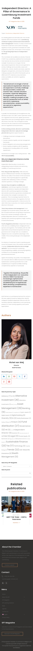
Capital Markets (9, 412)
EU (14, 418)
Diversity (7, 418)
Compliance (17, 412)
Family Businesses (24, 418)
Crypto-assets (25, 412)
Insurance (15, 433)
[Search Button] (30, 473)
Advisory (6, 396)
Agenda (4, 609)
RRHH (26, 438)
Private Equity (24, 436)
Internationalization (24, 433)
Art (15, 404)
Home (3, 594)
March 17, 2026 (16, 515)
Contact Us (5, 611)
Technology (19, 446)
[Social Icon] (4, 376)
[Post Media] (16, 506)
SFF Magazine (5, 600)
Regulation (12, 438)
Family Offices (6, 422)
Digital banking (18, 415)
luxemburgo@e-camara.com (10, 579)
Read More (16, 522)
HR (7, 430)
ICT (12, 430)
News (3, 606)
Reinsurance (20, 439)
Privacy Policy (5, 617)
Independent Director (18, 33)
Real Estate (5, 439)
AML (12, 404)
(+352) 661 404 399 (9, 576)
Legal (14, 436)
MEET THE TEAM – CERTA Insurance (17, 518)
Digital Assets (6, 415)
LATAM (6, 436)
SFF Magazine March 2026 (16, 21)
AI (13, 396)
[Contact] (3, 576)
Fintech (16, 422)
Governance (9, 33)
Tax (10, 445)
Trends (13, 449)
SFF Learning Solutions (8, 603)
